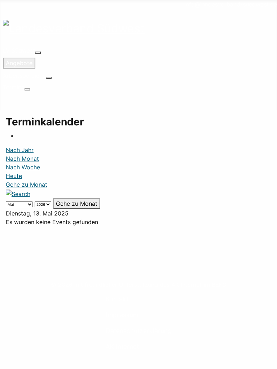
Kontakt (117, 299)
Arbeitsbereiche (24, 75)
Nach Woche (23, 167)
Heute (14, 175)
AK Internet (122, 346)
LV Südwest (19, 50)
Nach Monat (22, 158)
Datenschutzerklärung (139, 330)
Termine (14, 87)
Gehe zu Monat (26, 184)
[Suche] (18, 193)
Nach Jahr (20, 150)
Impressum (122, 315)
